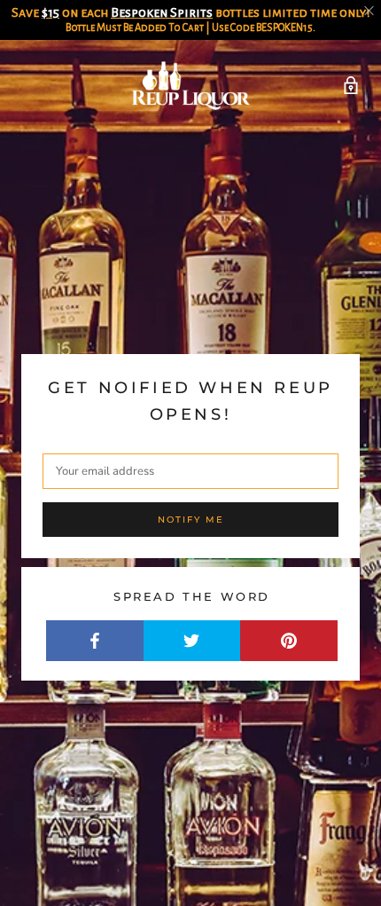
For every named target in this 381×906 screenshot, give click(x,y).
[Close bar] (370, 11)
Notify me (191, 519)
